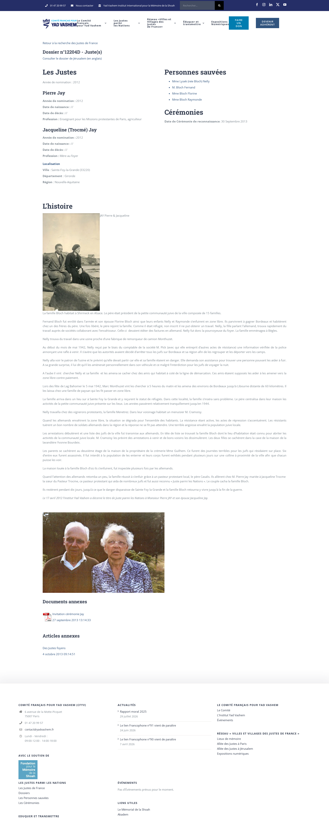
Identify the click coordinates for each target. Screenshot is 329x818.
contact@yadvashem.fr (39, 729)
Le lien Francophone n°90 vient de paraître (148, 739)
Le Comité (223, 710)
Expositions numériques (233, 753)
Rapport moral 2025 (133, 711)
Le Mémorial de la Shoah (134, 809)
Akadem (123, 814)
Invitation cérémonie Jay (68, 614)
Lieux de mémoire (229, 739)
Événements (225, 720)
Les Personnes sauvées (33, 798)
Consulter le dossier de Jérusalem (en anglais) (72, 58)
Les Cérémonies (28, 803)
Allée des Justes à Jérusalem (235, 748)
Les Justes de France (31, 788)
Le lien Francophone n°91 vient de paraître (148, 725)
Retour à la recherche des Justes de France (70, 43)
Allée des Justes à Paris (232, 744)
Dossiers (24, 793)
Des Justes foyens (54, 648)
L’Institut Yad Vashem (231, 715)
